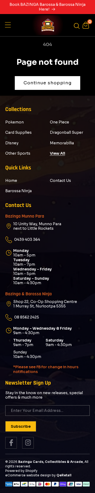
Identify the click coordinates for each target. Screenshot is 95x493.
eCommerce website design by (30, 475)
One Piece (59, 122)
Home (11, 180)
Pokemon (14, 122)
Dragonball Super (66, 132)
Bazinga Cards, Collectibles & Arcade (50, 462)
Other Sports (17, 153)
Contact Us (60, 180)
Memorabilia (62, 143)
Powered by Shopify (21, 471)
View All (57, 153)
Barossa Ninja (18, 190)
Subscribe (21, 426)
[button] (9, 25)
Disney (11, 143)
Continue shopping (47, 83)
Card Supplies (18, 132)
